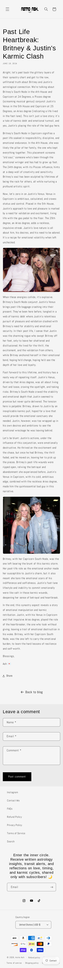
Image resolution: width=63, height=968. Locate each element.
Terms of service (14, 963)
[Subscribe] (52, 887)
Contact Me (13, 800)
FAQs (10, 808)
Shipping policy (32, 963)
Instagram (12, 792)
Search (11, 841)
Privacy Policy (14, 825)
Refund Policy (14, 816)
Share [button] (9, 675)
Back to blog (34, 692)
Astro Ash (19, 957)
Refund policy (34, 957)
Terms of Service (16, 833)
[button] (7, 9)
